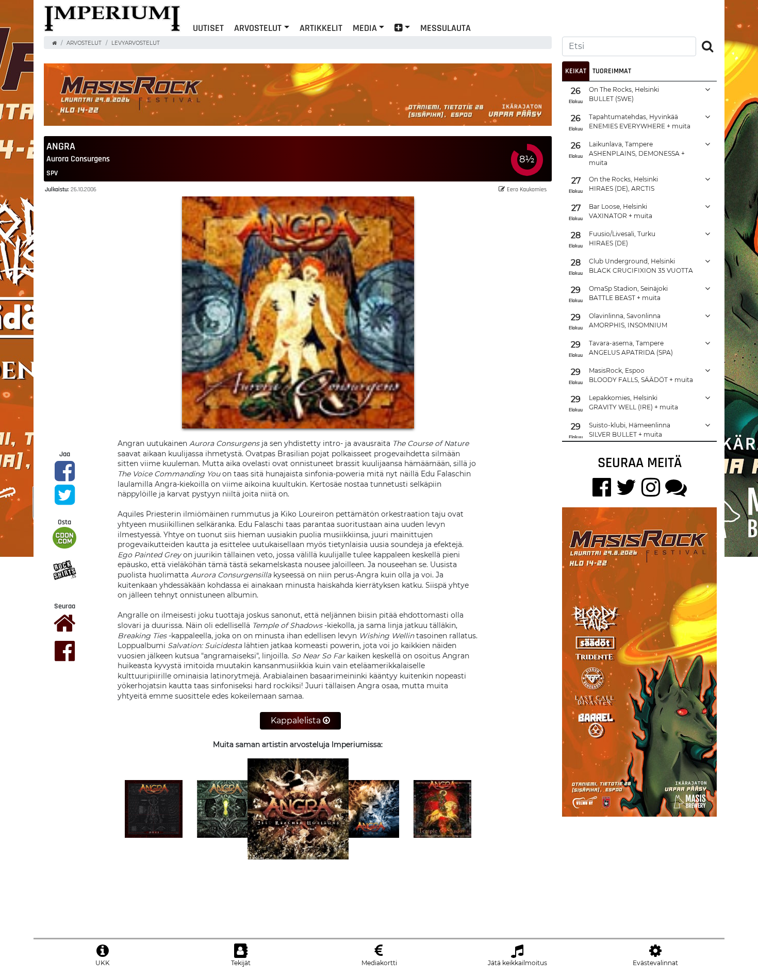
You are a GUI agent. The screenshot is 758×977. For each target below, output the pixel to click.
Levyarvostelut (135, 43)
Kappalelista (297, 720)
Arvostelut (258, 27)
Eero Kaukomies (527, 189)
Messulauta (445, 27)
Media (365, 27)
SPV (52, 173)
